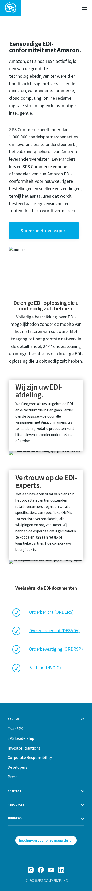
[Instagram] (31, 870)
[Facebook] (41, 870)
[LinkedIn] (61, 870)
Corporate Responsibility (30, 757)
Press (12, 776)
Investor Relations (24, 748)
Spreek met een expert (44, 231)
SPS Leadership (21, 738)
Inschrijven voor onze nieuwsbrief (46, 840)
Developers (17, 767)
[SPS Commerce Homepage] (10, 8)
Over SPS (15, 728)
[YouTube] (51, 870)
